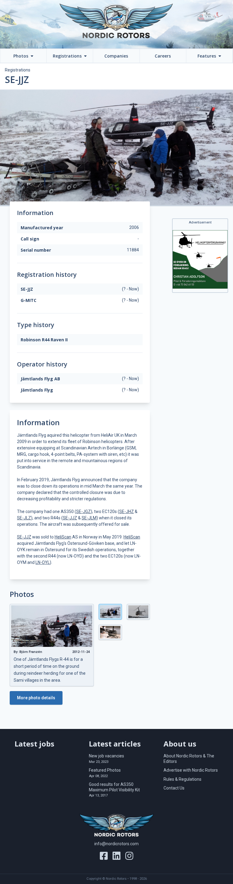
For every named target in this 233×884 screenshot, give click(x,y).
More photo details (36, 697)
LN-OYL (42, 562)
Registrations (17, 70)
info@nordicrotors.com (116, 843)
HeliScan (63, 537)
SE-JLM (89, 517)
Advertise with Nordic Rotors (191, 770)
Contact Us (174, 788)
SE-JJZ (70, 517)
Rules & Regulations (182, 779)
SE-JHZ (126, 511)
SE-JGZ (83, 511)
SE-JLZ (24, 517)
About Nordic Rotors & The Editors (189, 758)
